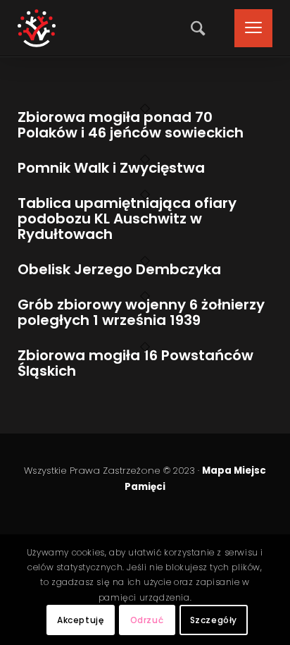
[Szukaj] (194, 28)
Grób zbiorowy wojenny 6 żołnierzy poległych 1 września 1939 (141, 312)
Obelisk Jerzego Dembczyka (119, 269)
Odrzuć (147, 620)
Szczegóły (213, 620)
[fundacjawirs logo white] (37, 28)
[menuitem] (194, 28)
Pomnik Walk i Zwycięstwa (111, 168)
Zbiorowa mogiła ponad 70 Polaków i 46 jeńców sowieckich (131, 124)
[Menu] (246, 28)
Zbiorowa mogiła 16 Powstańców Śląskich (135, 363)
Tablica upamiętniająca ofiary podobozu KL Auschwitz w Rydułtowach (127, 218)
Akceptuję (80, 620)
